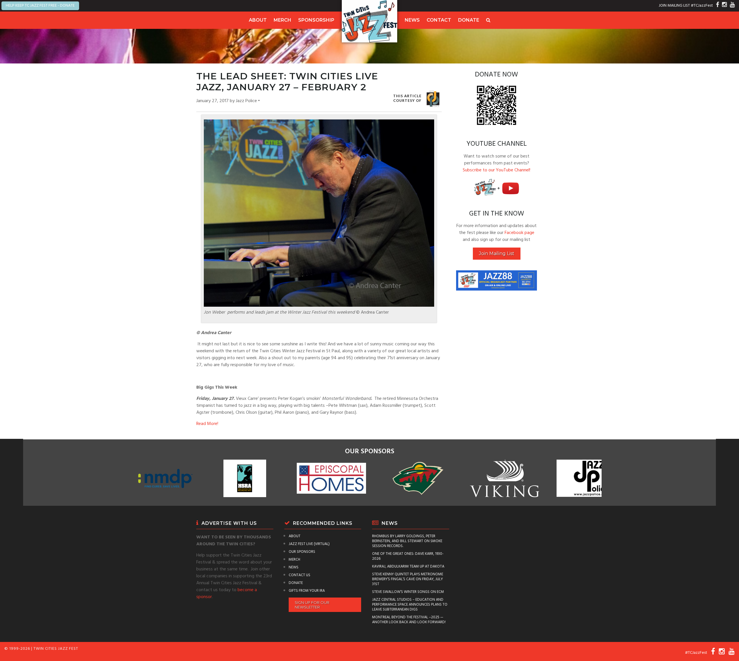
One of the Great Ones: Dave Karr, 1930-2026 (408, 556)
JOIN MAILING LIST (674, 5)
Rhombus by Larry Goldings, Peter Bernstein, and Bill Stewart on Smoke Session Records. (407, 541)
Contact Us (299, 575)
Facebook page (519, 233)
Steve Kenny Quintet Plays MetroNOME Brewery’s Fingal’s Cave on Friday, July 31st (407, 579)
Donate (468, 20)
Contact (439, 20)
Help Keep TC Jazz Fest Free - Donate (40, 5)
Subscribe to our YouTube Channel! (496, 170)
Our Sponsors (302, 552)
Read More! (207, 424)
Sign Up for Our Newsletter (312, 604)
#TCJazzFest (702, 5)
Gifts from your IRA (307, 591)
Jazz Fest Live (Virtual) (309, 544)
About (258, 20)
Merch (282, 20)
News (412, 20)
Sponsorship (316, 20)
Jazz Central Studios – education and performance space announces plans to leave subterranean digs (409, 605)
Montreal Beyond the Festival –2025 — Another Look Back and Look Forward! (409, 619)
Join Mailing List (496, 253)
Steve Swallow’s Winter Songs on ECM (408, 592)
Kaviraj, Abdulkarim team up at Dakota (408, 566)
